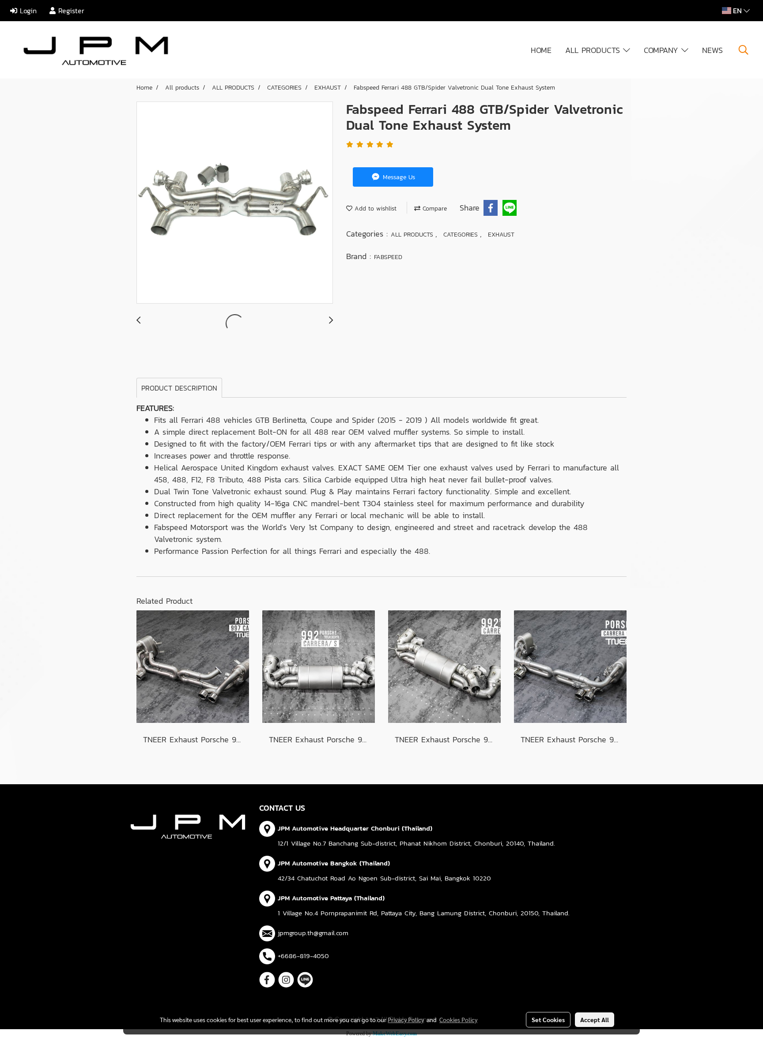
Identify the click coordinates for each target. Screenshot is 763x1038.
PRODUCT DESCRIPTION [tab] (179, 388)
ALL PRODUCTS (594, 50)
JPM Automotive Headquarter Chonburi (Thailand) (355, 828)
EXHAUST (501, 234)
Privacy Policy (406, 1019)
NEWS (712, 50)
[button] (743, 49)
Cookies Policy (458, 1019)
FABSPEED (388, 257)
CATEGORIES (461, 234)
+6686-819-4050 (303, 956)
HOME (541, 50)
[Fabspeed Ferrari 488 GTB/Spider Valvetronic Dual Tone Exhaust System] (234, 203)
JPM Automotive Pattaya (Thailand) (331, 898)
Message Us (398, 177)
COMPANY (662, 50)
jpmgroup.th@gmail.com (313, 933)
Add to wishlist (374, 208)
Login (27, 10)
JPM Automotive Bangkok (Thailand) (334, 863)
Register (70, 10)
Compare (433, 208)
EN (737, 10)
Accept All (594, 1019)
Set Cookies (548, 1019)
